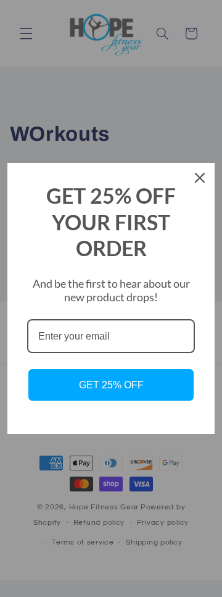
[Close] (200, 178)
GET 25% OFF (111, 385)
